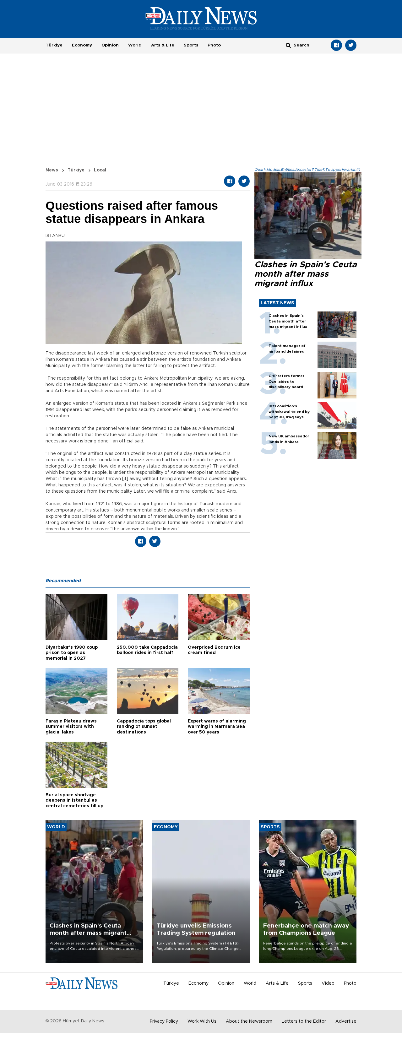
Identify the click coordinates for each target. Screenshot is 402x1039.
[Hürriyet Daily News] (201, 18)
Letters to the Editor (304, 1021)
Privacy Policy (164, 1021)
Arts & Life (162, 45)
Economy (82, 45)
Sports (191, 45)
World (135, 45)
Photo (214, 45)
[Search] (288, 45)
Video (328, 983)
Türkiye (54, 45)
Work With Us (201, 1021)
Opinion (110, 45)
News (52, 170)
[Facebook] (336, 45)
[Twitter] (350, 45)
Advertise (345, 1021)
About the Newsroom (249, 1021)
